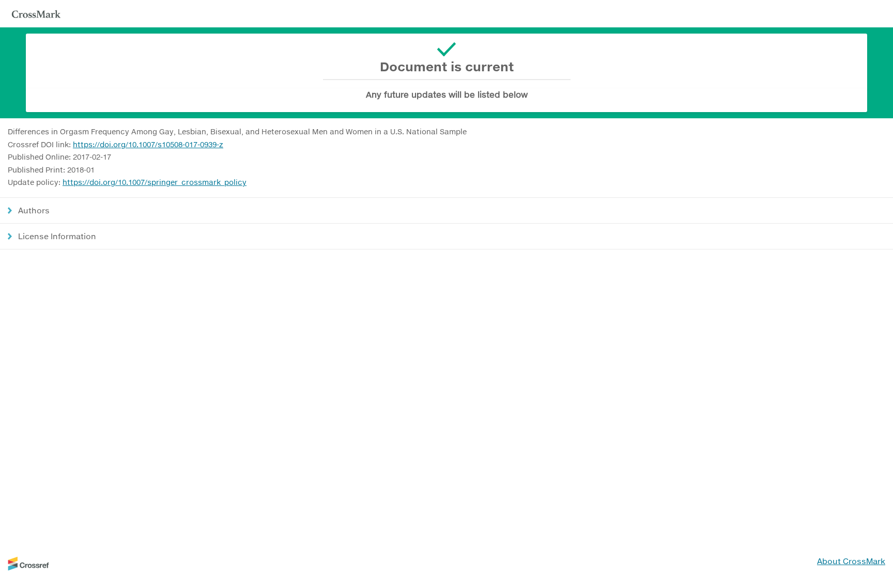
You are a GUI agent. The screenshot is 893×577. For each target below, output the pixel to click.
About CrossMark (851, 561)
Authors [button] (34, 210)
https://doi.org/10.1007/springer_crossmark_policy (155, 182)
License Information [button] (57, 236)
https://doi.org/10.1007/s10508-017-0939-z (148, 144)
